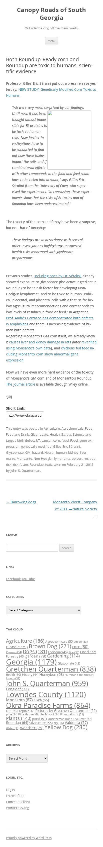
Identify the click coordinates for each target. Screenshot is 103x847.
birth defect (26, 440)
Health (55, 434)
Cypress (14, 652)
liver (83, 452)
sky (59, 723)
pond (39, 718)
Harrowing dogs (21, 502)
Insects (13, 678)
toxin (57, 464)
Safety (66, 434)
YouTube (28, 579)
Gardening (63, 656)
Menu (52, 41)
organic (26, 711)
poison (77, 458)
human (61, 452)
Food (88, 428)
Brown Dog (50, 646)
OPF (12, 710)
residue (90, 458)
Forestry (15, 656)
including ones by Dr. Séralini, (58, 275)
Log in (10, 789)
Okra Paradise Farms (48, 705)
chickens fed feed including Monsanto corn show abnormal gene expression (50, 354)
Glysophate (15, 452)
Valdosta (76, 722)
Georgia (31, 662)
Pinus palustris (72, 714)
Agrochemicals (73, 428)
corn (56, 440)
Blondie (17, 646)
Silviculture (41, 722)
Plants (18, 718)
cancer (47, 440)
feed (65, 440)
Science (78, 434)
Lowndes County (46, 694)
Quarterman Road (63, 719)
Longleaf (17, 688)
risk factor (20, 464)
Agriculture (52, 428)
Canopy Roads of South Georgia (51, 14)
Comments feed (18, 801)
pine (11, 714)
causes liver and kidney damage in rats (40, 342)
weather (32, 727)
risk (9, 464)
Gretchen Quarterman (51, 669)
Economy (58, 652)
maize (10, 458)
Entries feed (15, 795)
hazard (37, 452)
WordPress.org (17, 807)
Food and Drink (17, 434)
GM (27, 452)
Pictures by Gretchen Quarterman (66, 710)
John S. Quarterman (25, 470)
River (85, 718)
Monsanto (24, 458)
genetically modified (36, 446)
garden (35, 655)
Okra (41, 700)
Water (12, 728)
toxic (48, 464)
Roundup (37, 464)
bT (38, 440)
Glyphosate (39, 434)
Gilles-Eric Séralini (66, 446)
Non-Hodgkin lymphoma (52, 458)
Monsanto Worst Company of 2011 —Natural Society (75, 509)
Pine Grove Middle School (38, 714)
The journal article (20, 384)
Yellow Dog (66, 727)
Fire (73, 652)
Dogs (35, 651)
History (30, 675)
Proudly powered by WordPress (29, 838)
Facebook (13, 579)
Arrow (81, 641)
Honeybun (51, 674)
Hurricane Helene (79, 675)
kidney (73, 452)
